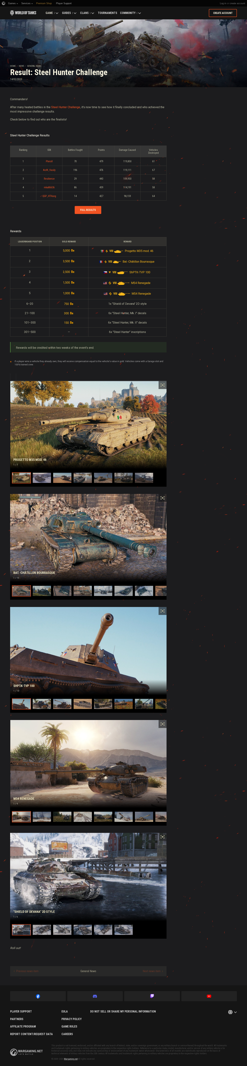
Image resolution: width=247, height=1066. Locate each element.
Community (127, 13)
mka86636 (49, 187)
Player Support (21, 1011)
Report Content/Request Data (31, 1034)
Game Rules (69, 1026)
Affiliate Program (23, 1026)
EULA (64, 1011)
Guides (66, 13)
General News (34, 66)
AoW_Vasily (49, 170)
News (21, 66)
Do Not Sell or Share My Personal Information (123, 1011)
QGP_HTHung (49, 196)
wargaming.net (26, 1052)
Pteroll (49, 161)
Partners (16, 1019)
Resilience (49, 178)
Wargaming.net (71, 1059)
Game (49, 13)
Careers (67, 1034)
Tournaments (107, 13)
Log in (223, 3)
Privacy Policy (71, 1019)
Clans (84, 13)
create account (237, 3)
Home (13, 66)
